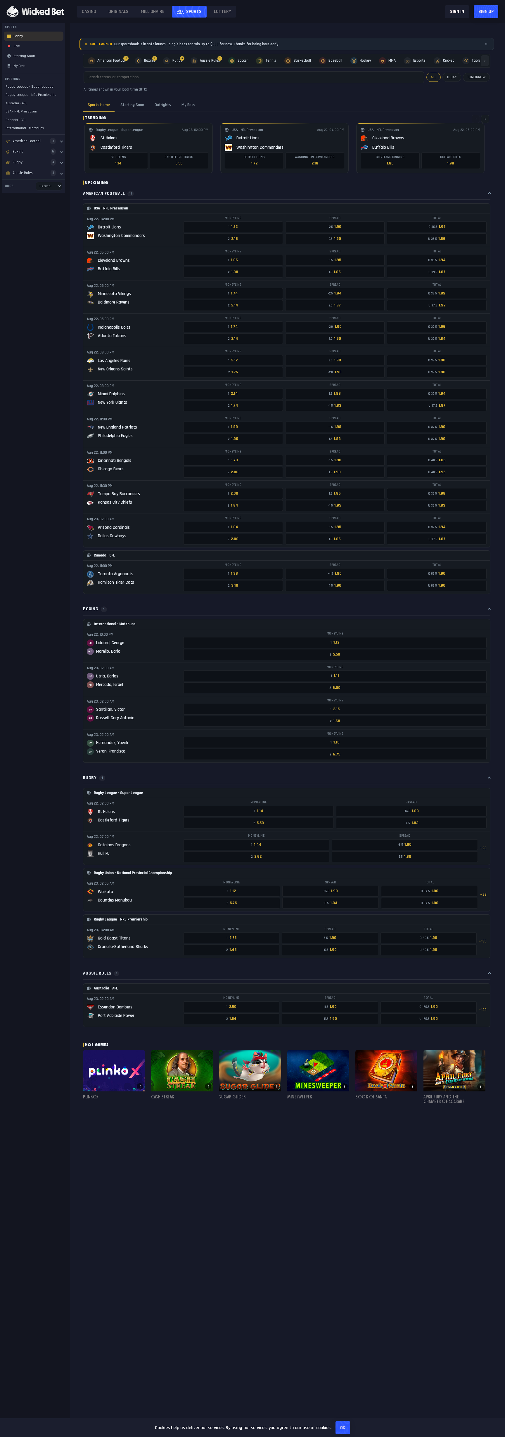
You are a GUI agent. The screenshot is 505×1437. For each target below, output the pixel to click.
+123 (483, 1010)
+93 (483, 894)
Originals (118, 11)
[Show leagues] (61, 141)
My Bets (188, 105)
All (433, 77)
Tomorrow (476, 77)
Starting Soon (132, 105)
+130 (483, 941)
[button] (114, 1076)
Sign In (457, 11)
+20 (483, 848)
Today (452, 77)
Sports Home (99, 105)
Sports (194, 11)
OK (342, 1428)
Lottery (222, 11)
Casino (89, 11)
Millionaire (153, 11)
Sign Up (486, 11)
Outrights (163, 105)
